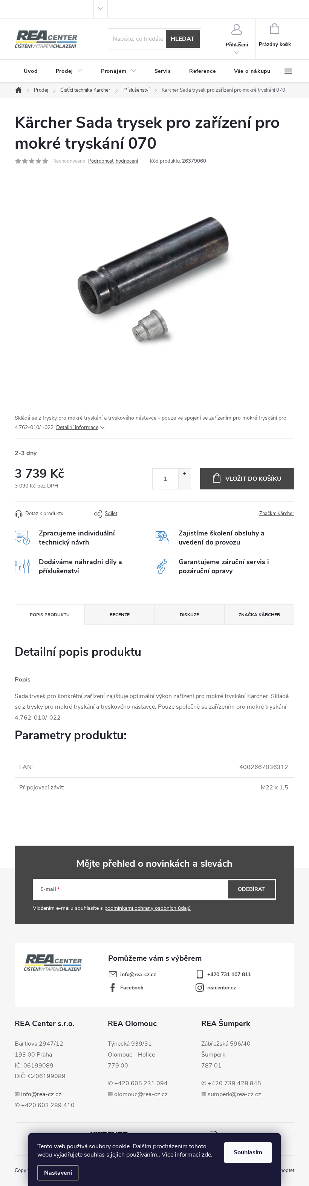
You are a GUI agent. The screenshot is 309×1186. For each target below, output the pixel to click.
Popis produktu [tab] (50, 615)
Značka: (276, 513)
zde (206, 1155)
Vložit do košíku (253, 479)
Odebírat (251, 889)
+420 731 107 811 (229, 974)
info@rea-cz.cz (41, 1094)
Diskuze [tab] (189, 615)
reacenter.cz (221, 987)
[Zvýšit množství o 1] (184, 474)
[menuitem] (31, 71)
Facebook (132, 987)
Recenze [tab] (120, 615)
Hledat (182, 39)
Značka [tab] (259, 615)
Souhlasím (248, 1152)
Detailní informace (77, 427)
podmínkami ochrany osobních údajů (147, 908)
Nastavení (58, 1173)
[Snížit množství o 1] (184, 484)
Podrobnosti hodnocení (113, 161)
